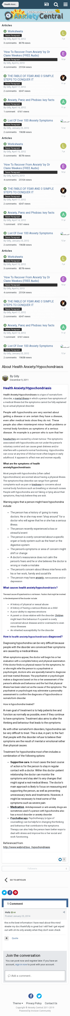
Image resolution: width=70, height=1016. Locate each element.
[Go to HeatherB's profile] (63, 120)
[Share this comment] (64, 912)
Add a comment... (21, 975)
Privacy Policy (34, 1003)
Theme (17, 1003)
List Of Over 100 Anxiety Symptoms (30, 120)
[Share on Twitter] (4, 892)
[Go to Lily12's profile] (63, 33)
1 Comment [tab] (15, 903)
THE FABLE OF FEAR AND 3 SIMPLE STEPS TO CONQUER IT (29, 77)
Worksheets (15, 31)
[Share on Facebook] (9, 892)
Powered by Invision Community (35, 1011)
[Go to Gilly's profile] (5, 378)
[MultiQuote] (6, 938)
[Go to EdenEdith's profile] (63, 54)
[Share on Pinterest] (15, 892)
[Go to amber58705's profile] (63, 102)
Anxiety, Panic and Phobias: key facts (31, 100)
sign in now (21, 964)
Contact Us (51, 1003)
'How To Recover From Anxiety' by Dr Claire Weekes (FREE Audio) (27, 53)
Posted (17, 916)
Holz (7, 912)
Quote (15, 938)
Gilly (9, 39)
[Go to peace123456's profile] (63, 78)
